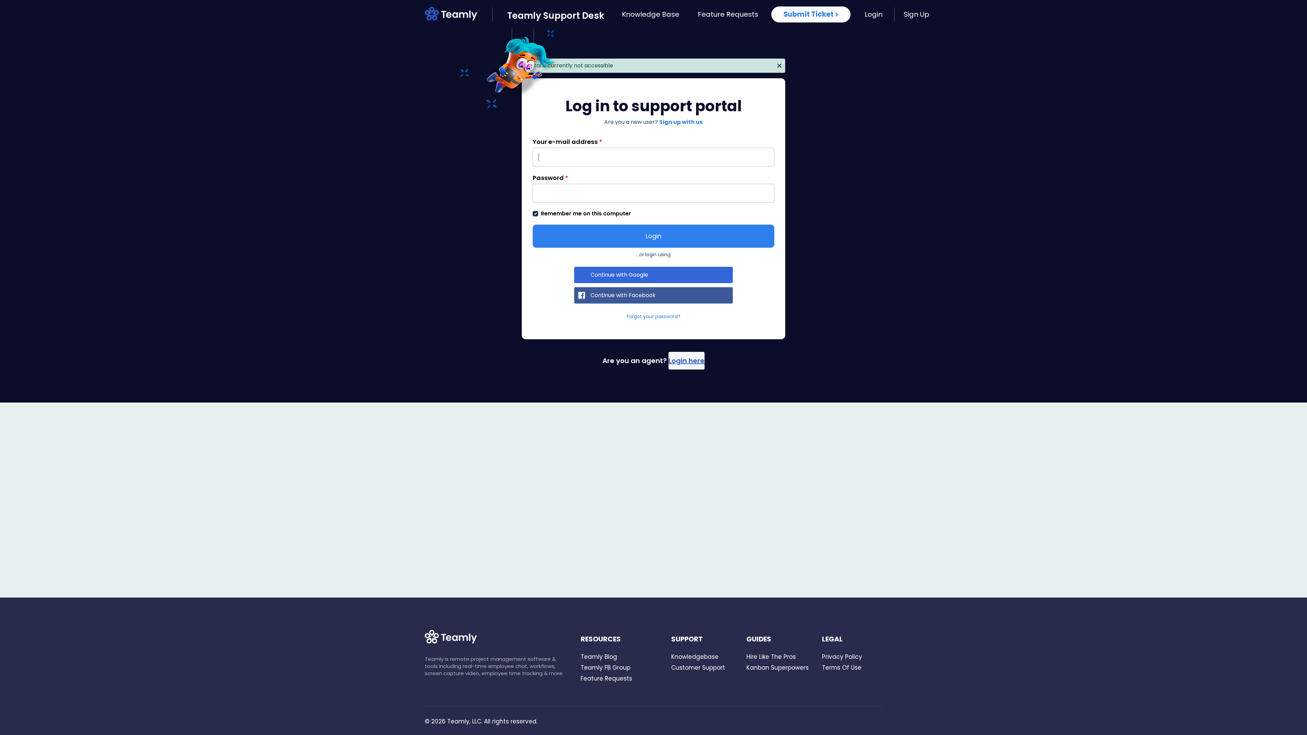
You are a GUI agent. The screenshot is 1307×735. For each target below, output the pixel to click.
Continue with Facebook (623, 295)
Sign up (916, 14)
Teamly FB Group (605, 668)
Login (874, 14)
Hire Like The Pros (771, 657)
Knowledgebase (695, 657)
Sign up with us (681, 122)
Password (550, 178)
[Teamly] (458, 15)
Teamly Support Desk (555, 16)
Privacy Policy (842, 657)
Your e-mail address (567, 141)
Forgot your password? (653, 316)
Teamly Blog (599, 657)
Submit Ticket (809, 14)
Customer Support (698, 668)
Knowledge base (650, 14)
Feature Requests (728, 14)
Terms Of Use (841, 668)
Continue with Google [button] (619, 275)
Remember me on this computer (586, 213)
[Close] (779, 65)
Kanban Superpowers (777, 668)
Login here (686, 360)
